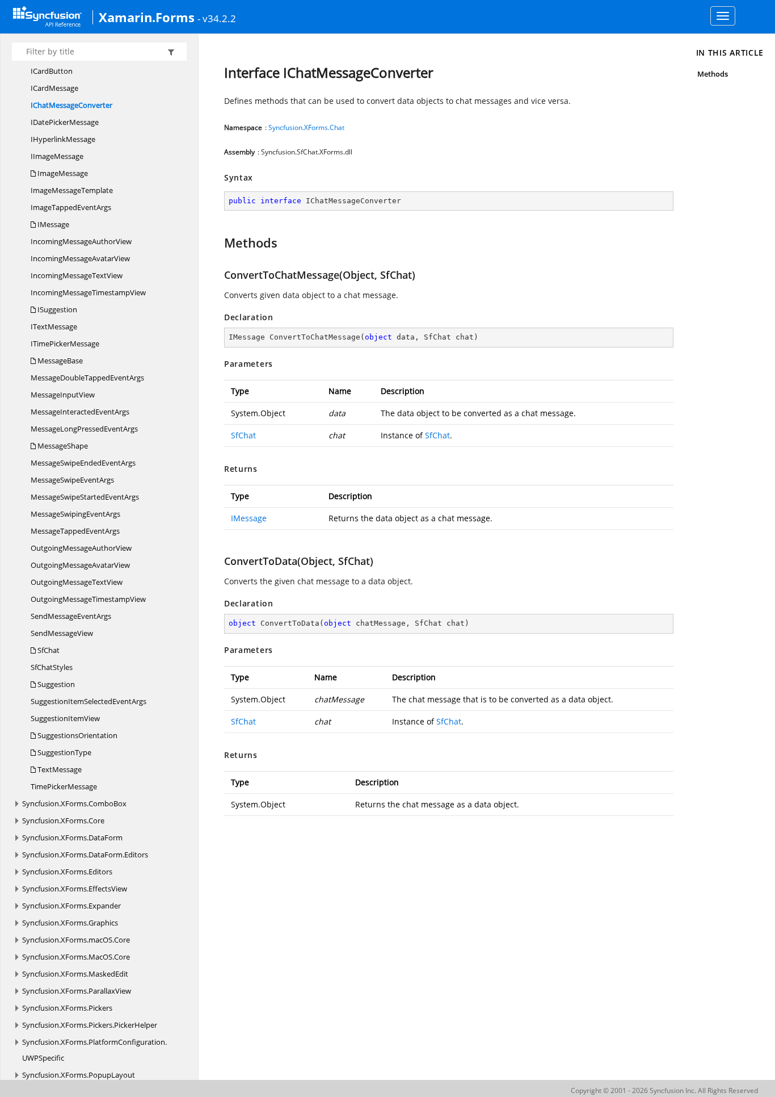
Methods (712, 74)
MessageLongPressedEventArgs (84, 429)
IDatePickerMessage (65, 122)
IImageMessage (57, 156)
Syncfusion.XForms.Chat (306, 127)
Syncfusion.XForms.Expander (71, 906)
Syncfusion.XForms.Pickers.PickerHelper (89, 1025)
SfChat (48, 650)
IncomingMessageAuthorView (81, 241)
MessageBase (59, 360)
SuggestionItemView (65, 718)
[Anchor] (219, 242)
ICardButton (52, 71)
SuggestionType (63, 752)
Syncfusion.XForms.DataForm (72, 837)
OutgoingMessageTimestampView (88, 599)
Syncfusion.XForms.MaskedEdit (75, 974)
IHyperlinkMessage (63, 139)
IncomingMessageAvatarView (80, 258)
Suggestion (55, 684)
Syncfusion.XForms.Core (63, 820)
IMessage (52, 224)
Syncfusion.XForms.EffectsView (74, 889)
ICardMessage (54, 88)
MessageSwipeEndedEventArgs (83, 463)
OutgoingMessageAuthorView (81, 548)
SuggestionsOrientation (76, 735)
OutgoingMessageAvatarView (80, 565)
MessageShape (62, 446)
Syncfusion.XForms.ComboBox (74, 803)
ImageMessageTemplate (72, 190)
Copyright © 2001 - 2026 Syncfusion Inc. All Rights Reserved (664, 1090)
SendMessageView (62, 633)
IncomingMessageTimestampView (88, 292)
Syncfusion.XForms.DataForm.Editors (85, 854)
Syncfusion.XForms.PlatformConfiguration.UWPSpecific (94, 1050)
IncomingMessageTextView (77, 275)
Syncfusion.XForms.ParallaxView (76, 991)
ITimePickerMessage (65, 343)
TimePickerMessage (64, 786)
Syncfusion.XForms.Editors (67, 871)
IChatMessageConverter (71, 105)
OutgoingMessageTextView (77, 582)
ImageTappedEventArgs (71, 207)
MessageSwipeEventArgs (72, 480)
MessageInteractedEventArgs (80, 412)
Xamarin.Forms (147, 17)
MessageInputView (63, 395)
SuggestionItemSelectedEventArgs (88, 701)
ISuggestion (56, 309)
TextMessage (59, 769)
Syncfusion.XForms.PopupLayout (78, 1075)
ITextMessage (54, 326)
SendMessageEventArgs (71, 616)
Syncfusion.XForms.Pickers (67, 1008)
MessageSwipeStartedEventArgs (85, 497)
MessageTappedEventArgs (75, 531)
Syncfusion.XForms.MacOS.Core (76, 957)
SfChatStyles (52, 667)
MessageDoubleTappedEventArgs (87, 377)
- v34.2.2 (216, 18)
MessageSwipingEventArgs (75, 514)
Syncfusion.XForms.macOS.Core (76, 940)
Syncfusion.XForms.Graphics (70, 923)
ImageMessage (62, 173)
